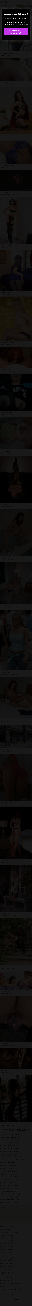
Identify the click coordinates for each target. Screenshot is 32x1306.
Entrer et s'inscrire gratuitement (16, 32)
